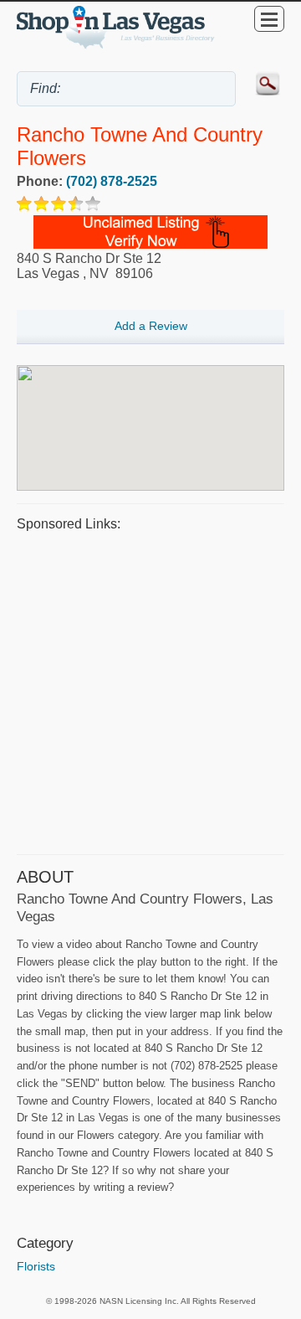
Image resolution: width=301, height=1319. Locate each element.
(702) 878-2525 (111, 181)
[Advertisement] (150, 691)
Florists (36, 1266)
